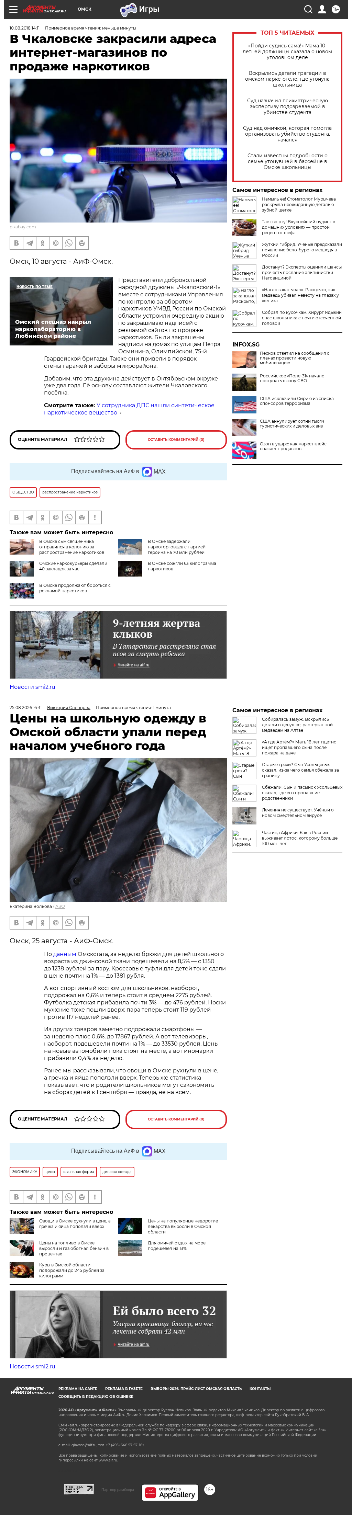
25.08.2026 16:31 (26, 707)
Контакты (260, 1389)
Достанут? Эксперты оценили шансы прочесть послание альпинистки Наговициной (302, 272)
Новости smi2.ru (32, 687)
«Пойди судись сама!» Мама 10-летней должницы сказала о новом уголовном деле (287, 51)
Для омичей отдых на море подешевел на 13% (177, 1245)
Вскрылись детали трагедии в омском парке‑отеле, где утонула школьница (287, 79)
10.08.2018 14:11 (25, 28)
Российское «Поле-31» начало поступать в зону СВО (292, 378)
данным (64, 954)
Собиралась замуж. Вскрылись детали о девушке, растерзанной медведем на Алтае (297, 725)
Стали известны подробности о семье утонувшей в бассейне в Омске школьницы (288, 161)
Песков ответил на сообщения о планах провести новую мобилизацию (295, 358)
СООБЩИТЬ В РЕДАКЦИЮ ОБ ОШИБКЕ (95, 1396)
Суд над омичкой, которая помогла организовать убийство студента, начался (287, 134)
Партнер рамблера (117, 1490)
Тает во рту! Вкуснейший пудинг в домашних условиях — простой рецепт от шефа (298, 227)
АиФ (60, 906)
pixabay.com (23, 226)
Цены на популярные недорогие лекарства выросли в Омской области (183, 1226)
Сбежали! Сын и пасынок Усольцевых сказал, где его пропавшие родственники (302, 793)
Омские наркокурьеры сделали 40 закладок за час (73, 566)
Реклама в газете (124, 1389)
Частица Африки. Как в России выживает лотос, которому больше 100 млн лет (300, 838)
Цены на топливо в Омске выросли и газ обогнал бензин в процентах (74, 1248)
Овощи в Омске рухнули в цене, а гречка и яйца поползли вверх (75, 1223)
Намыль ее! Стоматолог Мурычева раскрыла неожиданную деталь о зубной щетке (299, 204)
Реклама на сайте (77, 1389)
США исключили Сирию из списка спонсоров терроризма (297, 401)
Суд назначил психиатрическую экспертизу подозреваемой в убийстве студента (287, 106)
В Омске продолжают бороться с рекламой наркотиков (75, 588)
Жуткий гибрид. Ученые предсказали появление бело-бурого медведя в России (302, 250)
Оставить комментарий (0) (176, 439)
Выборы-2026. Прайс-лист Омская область (196, 1389)
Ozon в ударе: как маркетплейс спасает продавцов (293, 446)
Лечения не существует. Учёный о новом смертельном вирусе (298, 812)
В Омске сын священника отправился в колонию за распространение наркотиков (71, 547)
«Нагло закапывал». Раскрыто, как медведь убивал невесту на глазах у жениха (300, 295)
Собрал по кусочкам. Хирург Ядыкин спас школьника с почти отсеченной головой (302, 318)
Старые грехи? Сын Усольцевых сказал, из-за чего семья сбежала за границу (300, 770)
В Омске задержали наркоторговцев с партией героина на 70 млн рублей (177, 547)
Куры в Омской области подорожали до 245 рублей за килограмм (71, 1270)
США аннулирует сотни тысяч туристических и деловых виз (292, 424)
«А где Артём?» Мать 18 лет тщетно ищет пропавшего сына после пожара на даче (299, 747)
